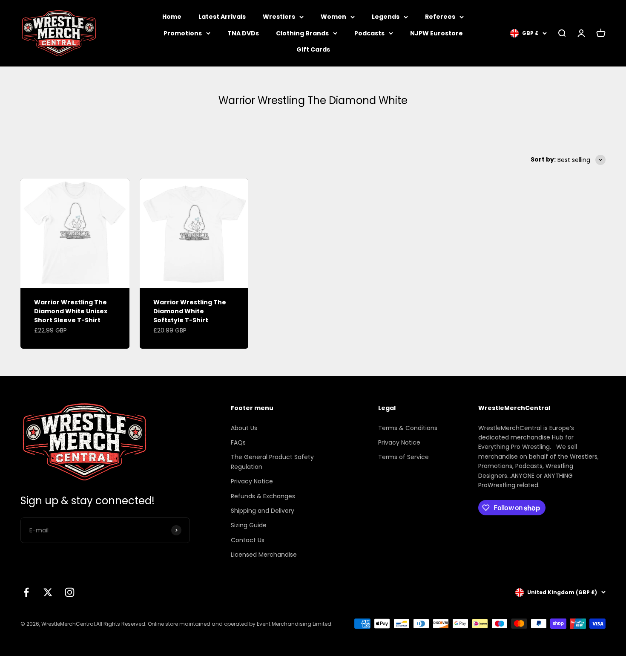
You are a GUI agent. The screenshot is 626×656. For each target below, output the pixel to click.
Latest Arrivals (222, 16)
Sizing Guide (249, 525)
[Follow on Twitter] (48, 592)
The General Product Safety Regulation (272, 462)
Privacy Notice (252, 481)
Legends (385, 16)
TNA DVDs (243, 33)
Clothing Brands (302, 33)
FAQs (238, 442)
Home (171, 16)
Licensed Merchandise (264, 554)
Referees (440, 16)
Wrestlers (279, 16)
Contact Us (247, 540)
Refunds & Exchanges (263, 496)
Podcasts (369, 33)
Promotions (183, 33)
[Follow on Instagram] (69, 592)
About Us (244, 428)
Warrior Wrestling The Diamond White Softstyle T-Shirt (189, 311)
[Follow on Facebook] (26, 592)
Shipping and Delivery (262, 510)
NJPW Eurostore (436, 33)
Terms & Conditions (407, 428)
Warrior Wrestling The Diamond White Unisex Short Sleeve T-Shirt (70, 311)
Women (333, 16)
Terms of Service (403, 457)
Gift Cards (313, 49)
